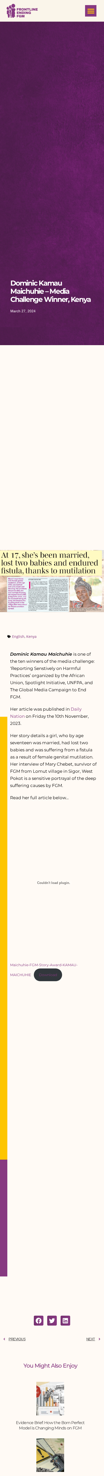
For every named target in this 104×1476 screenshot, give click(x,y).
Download (48, 975)
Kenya (31, 636)
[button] (90, 11)
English (18, 636)
